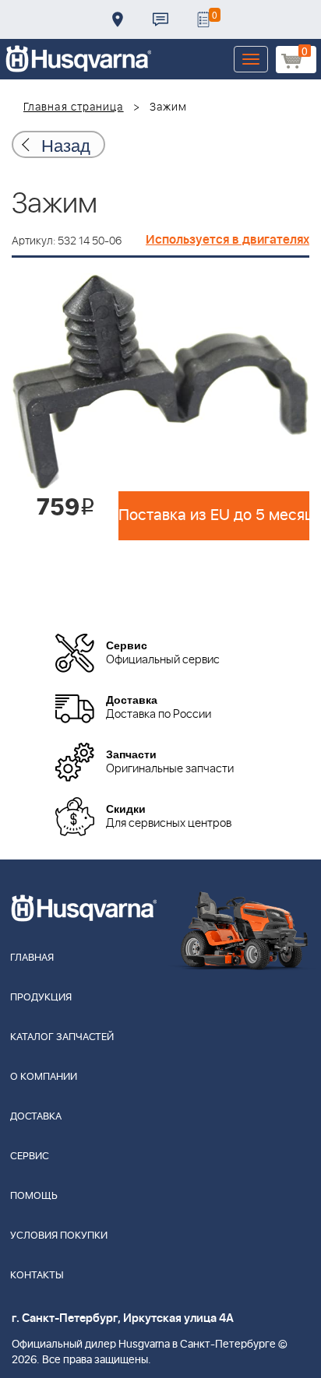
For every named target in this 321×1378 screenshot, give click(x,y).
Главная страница (73, 107)
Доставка (117, 19)
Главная (32, 958)
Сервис (29, 1156)
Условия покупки (59, 1236)
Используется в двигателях (227, 239)
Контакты (160, 19)
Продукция (41, 997)
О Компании (43, 1077)
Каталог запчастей (62, 1037)
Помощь (34, 1196)
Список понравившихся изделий (203, 19)
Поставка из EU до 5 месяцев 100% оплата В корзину (213, 515)
